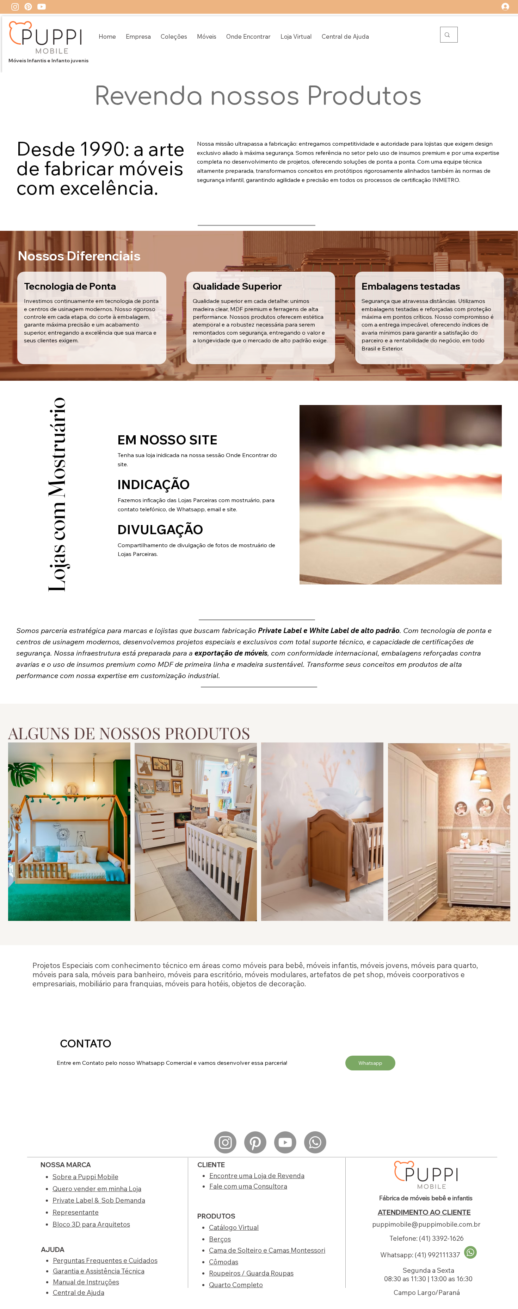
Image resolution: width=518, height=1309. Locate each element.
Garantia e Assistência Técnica (98, 1271)
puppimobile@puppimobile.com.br (426, 1224)
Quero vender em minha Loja (97, 1188)
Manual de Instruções (86, 1282)
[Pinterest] (28, 7)
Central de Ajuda (78, 1292)
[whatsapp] (470, 1252)
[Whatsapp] (315, 1142)
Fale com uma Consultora (248, 1186)
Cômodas (223, 1262)
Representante (76, 1212)
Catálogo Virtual (234, 1227)
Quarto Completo (236, 1284)
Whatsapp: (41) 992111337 (420, 1255)
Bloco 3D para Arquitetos (91, 1224)
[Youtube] (42, 7)
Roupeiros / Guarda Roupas (251, 1273)
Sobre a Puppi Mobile (85, 1176)
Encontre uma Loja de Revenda (256, 1175)
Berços (220, 1239)
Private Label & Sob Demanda (99, 1200)
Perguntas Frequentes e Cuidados (105, 1260)
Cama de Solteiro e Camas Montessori (267, 1250)
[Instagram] (15, 7)
